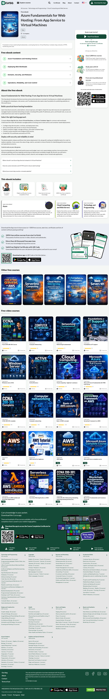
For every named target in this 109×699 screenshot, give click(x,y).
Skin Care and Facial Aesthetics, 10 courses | (94, 618)
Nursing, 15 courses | (34, 622)
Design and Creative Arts (7, 608)
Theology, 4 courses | (34, 658)
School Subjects (5, 637)
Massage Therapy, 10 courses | (36, 645)
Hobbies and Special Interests (36, 637)
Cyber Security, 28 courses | (8, 579)
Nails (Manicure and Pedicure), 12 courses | (94, 611)
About (70, 3)
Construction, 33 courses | (90, 563)
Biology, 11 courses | (6, 643)
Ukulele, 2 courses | (61, 628)
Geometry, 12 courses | (7, 662)
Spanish (4, 695)
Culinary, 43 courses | (88, 567)
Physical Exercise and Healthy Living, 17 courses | (39, 616)
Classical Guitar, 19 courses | (63, 620)
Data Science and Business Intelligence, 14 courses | (12, 587)
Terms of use (6, 682)
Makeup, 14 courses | (88, 616)
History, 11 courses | (19, 662)
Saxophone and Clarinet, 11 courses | (65, 626)
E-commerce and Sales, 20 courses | (65, 574)
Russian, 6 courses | (34, 574)
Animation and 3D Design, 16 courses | (11, 622)
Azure (23, 37)
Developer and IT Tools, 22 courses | (10, 595)
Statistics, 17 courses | (7, 647)
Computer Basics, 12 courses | (9, 601)
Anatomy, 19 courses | (47, 626)
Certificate (56, 3)
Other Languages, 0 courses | (36, 576)
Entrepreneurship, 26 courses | (64, 561)
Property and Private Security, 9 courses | (94, 579)
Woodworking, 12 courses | (90, 586)
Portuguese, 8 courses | (35, 569)
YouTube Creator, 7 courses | (36, 651)
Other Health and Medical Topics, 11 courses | (41, 632)
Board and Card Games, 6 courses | (38, 660)
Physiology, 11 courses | (35, 628)
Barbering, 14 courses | (89, 622)
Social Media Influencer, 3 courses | (38, 654)
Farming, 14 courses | (99, 590)
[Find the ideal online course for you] (49, 3)
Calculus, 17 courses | (7, 651)
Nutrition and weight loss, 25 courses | (39, 614)
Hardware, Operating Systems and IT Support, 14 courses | (13, 597)
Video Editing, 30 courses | (8, 618)
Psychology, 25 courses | (35, 619)
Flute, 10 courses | (71, 624)
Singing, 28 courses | (61, 611)
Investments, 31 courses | (62, 565)
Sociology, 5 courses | (6, 666)
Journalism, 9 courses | (89, 592)
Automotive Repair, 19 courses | (91, 572)
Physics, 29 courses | (6, 641)
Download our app (19, 255)
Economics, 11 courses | (7, 664)
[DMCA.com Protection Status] (96, 690)
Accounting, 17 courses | (62, 572)
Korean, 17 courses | (34, 565)
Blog (64, 3)
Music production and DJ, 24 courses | (66, 614)
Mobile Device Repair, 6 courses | (91, 582)
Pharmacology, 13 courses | (36, 630)
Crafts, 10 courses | (88, 590)
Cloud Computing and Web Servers (57, 8)
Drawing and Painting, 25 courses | (10, 624)
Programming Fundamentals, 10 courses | (12, 593)
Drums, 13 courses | (74, 622)
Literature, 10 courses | (7, 660)
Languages (32, 555)
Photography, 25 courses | (35, 643)
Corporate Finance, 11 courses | (64, 576)
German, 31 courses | (45, 561)
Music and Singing (60, 608)
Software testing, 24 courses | (9, 577)
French (9, 695)
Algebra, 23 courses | (18, 641)
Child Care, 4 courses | (34, 626)
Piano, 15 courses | (61, 616)
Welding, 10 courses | (88, 588)
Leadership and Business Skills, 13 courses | (67, 569)
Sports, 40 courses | (34, 641)
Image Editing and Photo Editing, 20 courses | (13, 616)
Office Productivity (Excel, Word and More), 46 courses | (12, 566)
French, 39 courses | (45, 559)
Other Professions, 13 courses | (91, 594)
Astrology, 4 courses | (34, 656)
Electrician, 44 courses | (89, 561)
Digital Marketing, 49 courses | (64, 559)
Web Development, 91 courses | (9, 559)
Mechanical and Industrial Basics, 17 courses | (95, 569)
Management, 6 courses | (62, 582)
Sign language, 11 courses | (35, 572)
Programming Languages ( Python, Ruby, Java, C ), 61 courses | (13, 562)
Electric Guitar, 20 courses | (63, 618)
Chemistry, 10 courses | (7, 649)
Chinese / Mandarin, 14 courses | (37, 567)
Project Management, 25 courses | (65, 567)
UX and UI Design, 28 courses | (9, 614)
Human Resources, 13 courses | (64, 563)
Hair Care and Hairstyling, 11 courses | (93, 620)
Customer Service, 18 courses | (91, 559)
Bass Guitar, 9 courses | (62, 622)
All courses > (24, 8)
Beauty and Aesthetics (89, 608)
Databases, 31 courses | (7, 574)
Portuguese (16, 695)
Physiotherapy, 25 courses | (36, 624)
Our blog (4, 673)
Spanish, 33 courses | (34, 561)
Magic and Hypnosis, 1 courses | (37, 662)
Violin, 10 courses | (61, 624)
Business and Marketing (62, 555)
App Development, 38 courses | (9, 572)
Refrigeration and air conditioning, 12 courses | (95, 576)
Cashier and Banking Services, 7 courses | (94, 574)
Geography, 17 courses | (7, 654)
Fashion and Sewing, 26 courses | (91, 584)
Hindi (22, 695)
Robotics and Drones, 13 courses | (10, 585)
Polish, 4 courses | (44, 574)
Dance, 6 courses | (45, 656)
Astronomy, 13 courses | (35, 649)
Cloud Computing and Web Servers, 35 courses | (11, 581)
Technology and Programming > (38, 8)
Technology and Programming (9, 555)
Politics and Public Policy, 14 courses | (66, 580)
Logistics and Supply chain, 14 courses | (93, 565)
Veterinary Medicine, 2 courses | (37, 664)
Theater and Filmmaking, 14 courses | (38, 647)
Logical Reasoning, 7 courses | (9, 645)
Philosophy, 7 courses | (7, 656)
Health (32, 608)
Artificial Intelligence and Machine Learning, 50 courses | (13, 569)
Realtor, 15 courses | (100, 588)
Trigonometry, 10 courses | (8, 658)
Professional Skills (88, 555)
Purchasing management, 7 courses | (65, 578)
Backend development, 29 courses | (10, 590)
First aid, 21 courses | (34, 611)
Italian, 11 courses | (46, 563)
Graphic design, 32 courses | (8, 611)
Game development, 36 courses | (9, 603)
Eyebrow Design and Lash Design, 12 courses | (95, 614)
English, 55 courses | (34, 559)
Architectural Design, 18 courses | (10, 620)
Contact (76, 3)
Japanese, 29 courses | (34, 563)
